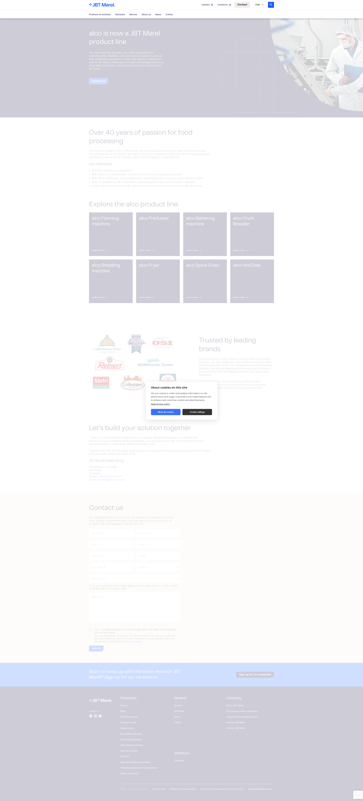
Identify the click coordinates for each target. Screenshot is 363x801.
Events (169, 15)
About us (146, 15)
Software (120, 15)
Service (133, 15)
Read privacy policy (160, 403)
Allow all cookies (166, 412)
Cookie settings (197, 412)
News (158, 15)
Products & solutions (100, 15)
